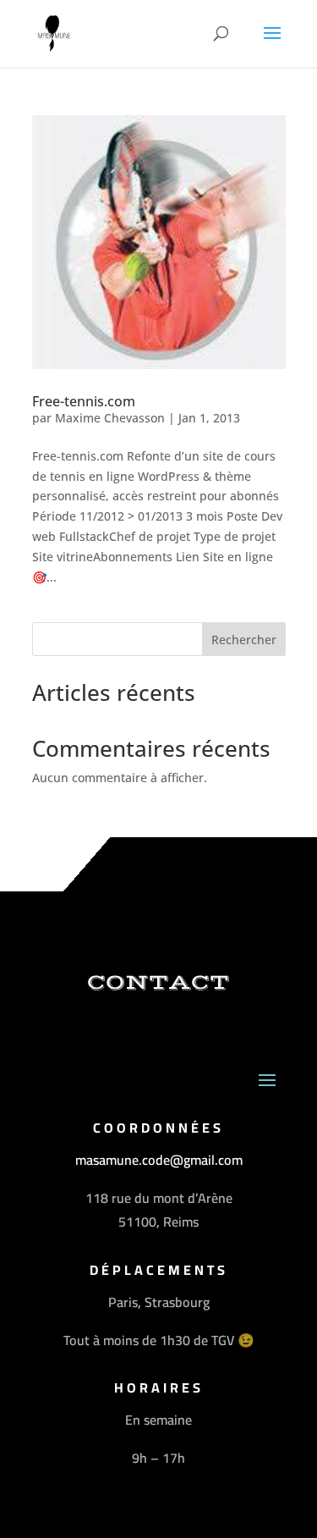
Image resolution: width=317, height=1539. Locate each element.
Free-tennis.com (83, 401)
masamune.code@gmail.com (159, 1159)
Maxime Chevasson (110, 418)
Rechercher (243, 640)
